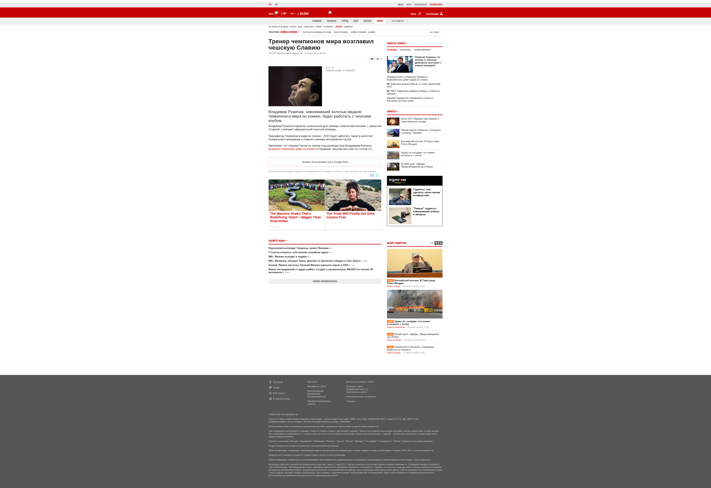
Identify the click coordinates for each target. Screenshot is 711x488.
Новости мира (393, 286)
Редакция (350, 401)
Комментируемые (422, 49)
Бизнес (368, 21)
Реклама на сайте (316, 386)
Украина (331, 21)
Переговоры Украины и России (317, 32)
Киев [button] (271, 13)
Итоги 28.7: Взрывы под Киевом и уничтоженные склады (420, 120)
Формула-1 (329, 26)
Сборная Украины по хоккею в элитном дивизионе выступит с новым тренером (428, 61)
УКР (276, 4)
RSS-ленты (279, 393)
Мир (355, 21)
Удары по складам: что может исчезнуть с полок (418, 154)
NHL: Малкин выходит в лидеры (289, 256)
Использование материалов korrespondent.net (316, 394)
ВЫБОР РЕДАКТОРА (396, 243)
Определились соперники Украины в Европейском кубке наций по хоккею (407, 78)
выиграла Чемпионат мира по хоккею (292, 148)
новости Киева (341, 32)
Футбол (293, 26)
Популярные (405, 49)
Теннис (319, 26)
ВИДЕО (401, 4)
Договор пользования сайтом (360, 382)
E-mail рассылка (281, 399)
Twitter (276, 387)
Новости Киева (394, 340)
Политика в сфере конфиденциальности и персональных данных (357, 389)
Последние (392, 49)
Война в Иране (328, 32)
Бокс (300, 26)
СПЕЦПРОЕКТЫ (436, 4)
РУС (270, 4)
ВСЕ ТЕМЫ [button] (434, 32)
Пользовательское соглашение (361, 396)
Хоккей (339, 26)
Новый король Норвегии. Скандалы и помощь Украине (421, 131)
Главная (316, 21)
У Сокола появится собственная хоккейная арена (300, 252)
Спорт (380, 21)
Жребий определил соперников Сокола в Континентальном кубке (410, 99)
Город (344, 21)
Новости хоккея (396, 43)
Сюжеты (391, 111)
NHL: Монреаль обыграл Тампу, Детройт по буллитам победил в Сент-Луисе (317, 260)
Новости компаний (396, 327)
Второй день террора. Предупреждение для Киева (417, 165)
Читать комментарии (325, 281)
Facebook (278, 382)
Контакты (312, 381)
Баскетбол (309, 26)
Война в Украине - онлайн (363, 32)
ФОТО (409, 4)
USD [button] (292, 13)
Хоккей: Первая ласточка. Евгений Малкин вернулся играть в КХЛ (312, 265)
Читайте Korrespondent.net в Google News (325, 162)
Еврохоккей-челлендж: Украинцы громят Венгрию (300, 248)
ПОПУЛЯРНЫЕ (420, 4)
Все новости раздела (278, 26)
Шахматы (348, 26)
